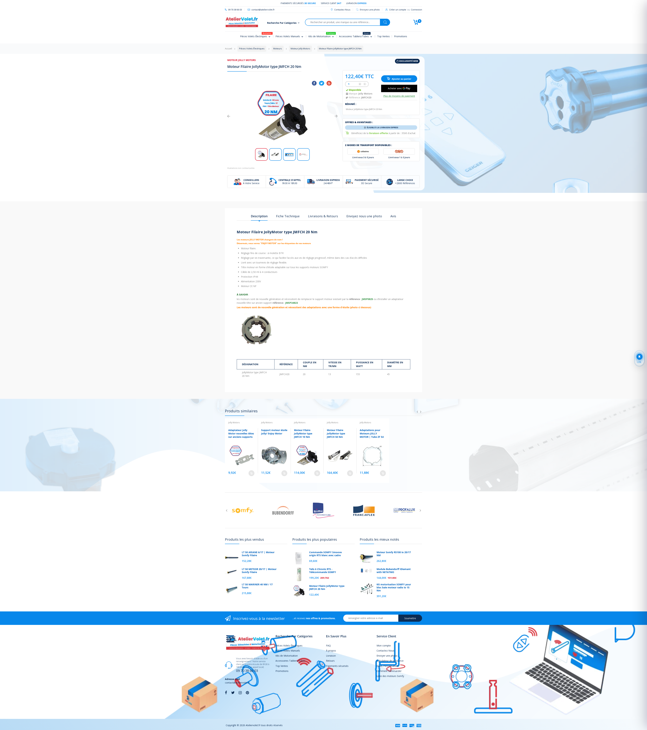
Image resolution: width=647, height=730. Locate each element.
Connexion (416, 9)
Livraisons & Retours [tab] (323, 216)
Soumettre (410, 618)
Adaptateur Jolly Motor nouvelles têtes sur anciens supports (241, 433)
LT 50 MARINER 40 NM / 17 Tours (257, 586)
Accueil (228, 48)
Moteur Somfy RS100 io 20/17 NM (394, 554)
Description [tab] (259, 216)
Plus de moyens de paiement (399, 96)
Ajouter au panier (401, 78)
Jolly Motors (365, 93)
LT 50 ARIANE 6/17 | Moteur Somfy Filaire (258, 554)
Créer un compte (398, 9)
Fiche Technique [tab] (288, 216)
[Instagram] (240, 692)
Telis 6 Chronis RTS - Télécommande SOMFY (322, 571)
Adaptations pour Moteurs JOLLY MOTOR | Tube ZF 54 (372, 433)
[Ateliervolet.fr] (242, 21)
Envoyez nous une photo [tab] (364, 216)
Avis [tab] (393, 216)
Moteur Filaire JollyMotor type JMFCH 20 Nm (326, 587)
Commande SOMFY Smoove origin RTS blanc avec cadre (325, 554)
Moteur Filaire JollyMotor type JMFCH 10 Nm (303, 433)
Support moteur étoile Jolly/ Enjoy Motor (274, 432)
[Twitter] (321, 83)
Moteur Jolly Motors (241, 60)
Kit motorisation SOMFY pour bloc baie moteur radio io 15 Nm (394, 587)
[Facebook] (314, 83)
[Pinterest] (247, 692)
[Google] (329, 83)
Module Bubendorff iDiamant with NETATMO (394, 571)
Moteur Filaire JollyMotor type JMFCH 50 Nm (336, 433)
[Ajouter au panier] (251, 473)
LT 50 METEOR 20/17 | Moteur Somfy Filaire (259, 571)
